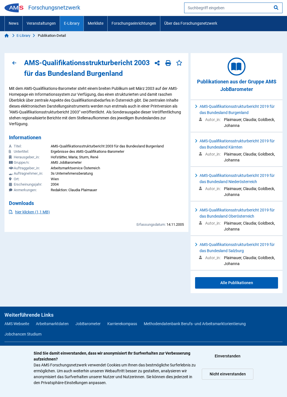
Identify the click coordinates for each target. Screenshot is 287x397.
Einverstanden (227, 356)
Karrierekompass (122, 323)
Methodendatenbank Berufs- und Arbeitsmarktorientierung (195, 323)
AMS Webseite (16, 323)
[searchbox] (233, 8)
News (13, 23)
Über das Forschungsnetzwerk (190, 23)
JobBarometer (88, 323)
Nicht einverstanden (228, 374)
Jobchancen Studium (22, 334)
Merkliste (95, 23)
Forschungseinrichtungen (134, 23)
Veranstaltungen (41, 23)
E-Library (72, 23)
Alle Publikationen (236, 282)
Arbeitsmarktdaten (52, 323)
